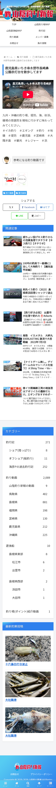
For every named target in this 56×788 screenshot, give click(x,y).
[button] (36, 215)
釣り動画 (9, 193)
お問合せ (14, 774)
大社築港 (10, 700)
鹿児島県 (22, 193)
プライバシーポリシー (41, 774)
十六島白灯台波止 (16, 664)
